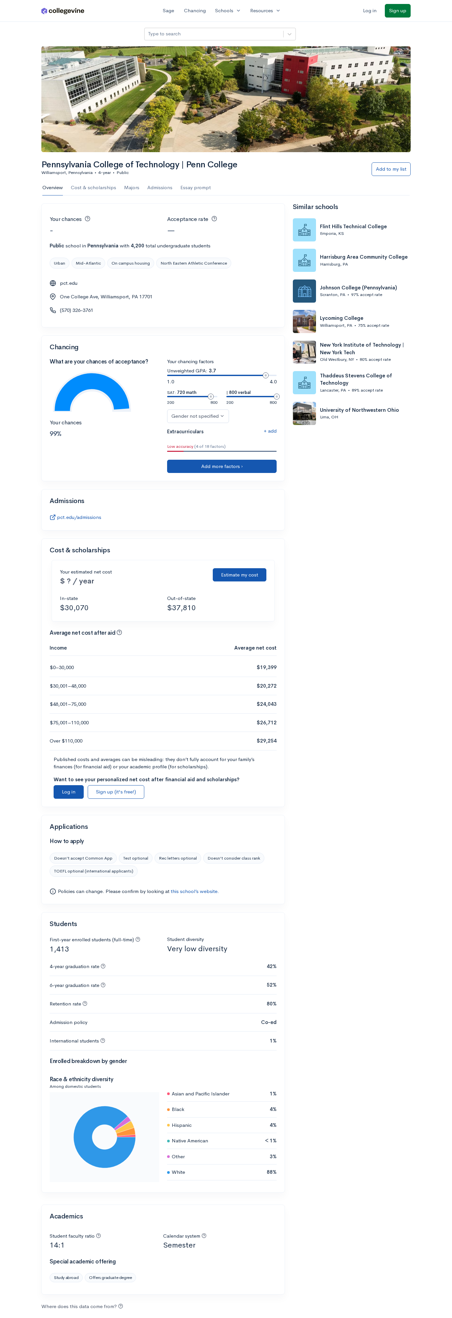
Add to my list (391, 169)
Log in (370, 10)
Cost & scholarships (93, 187)
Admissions (159, 187)
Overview (52, 187)
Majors (131, 187)
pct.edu (68, 283)
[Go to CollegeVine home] (62, 11)
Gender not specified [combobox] (195, 416)
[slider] (266, 375)
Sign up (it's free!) (116, 791)
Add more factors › (222, 466)
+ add (270, 431)
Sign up (397, 10)
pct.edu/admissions (79, 517)
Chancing (195, 10)
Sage (168, 10)
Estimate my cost (239, 575)
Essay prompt (195, 187)
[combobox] (148, 34)
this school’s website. (195, 891)
